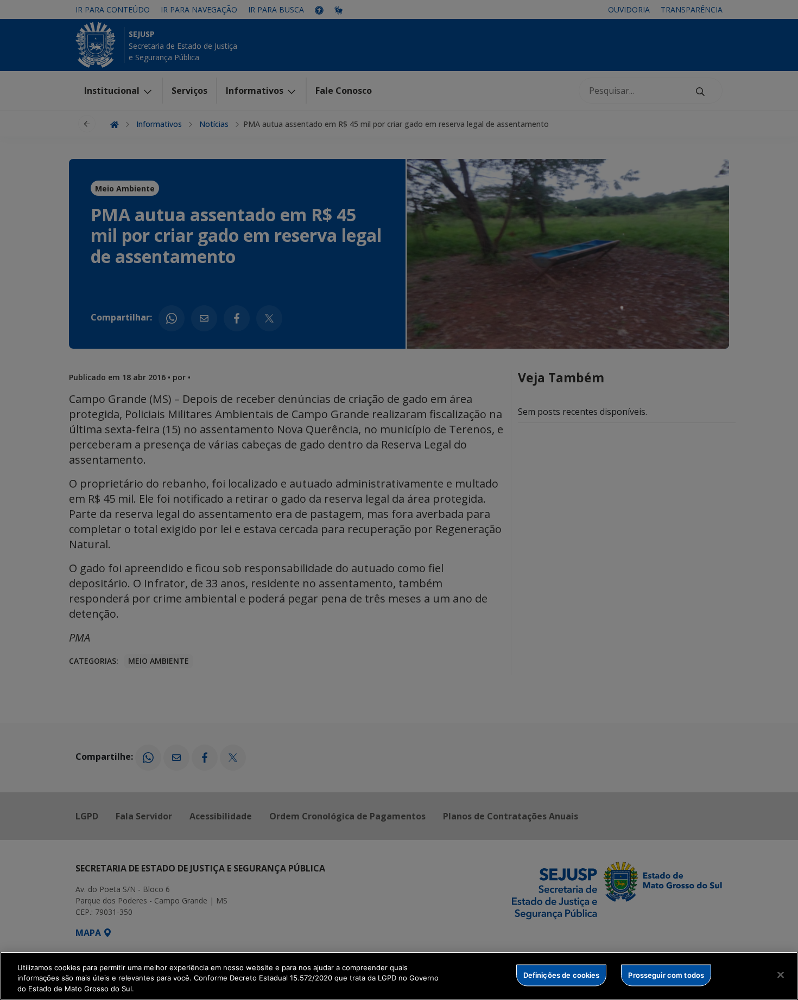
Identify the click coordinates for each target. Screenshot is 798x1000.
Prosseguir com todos (666, 974)
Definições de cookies (561, 974)
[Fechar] (781, 974)
